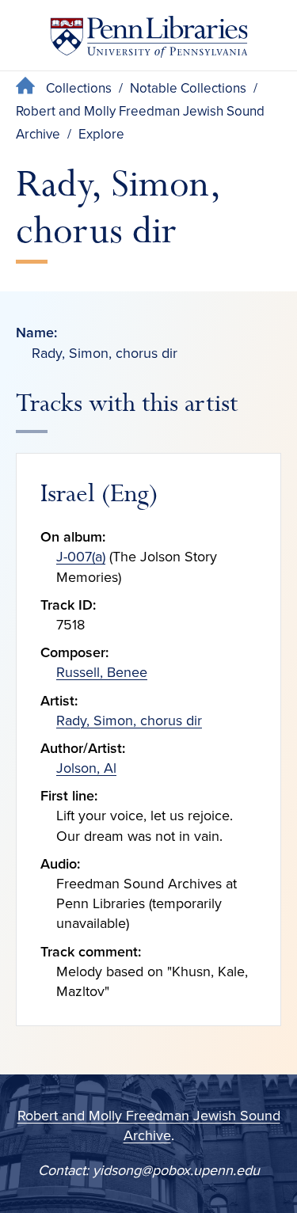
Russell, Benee (101, 672)
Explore (101, 134)
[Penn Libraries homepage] (149, 40)
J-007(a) (80, 556)
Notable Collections (188, 88)
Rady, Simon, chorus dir (129, 720)
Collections (79, 88)
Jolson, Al (86, 768)
